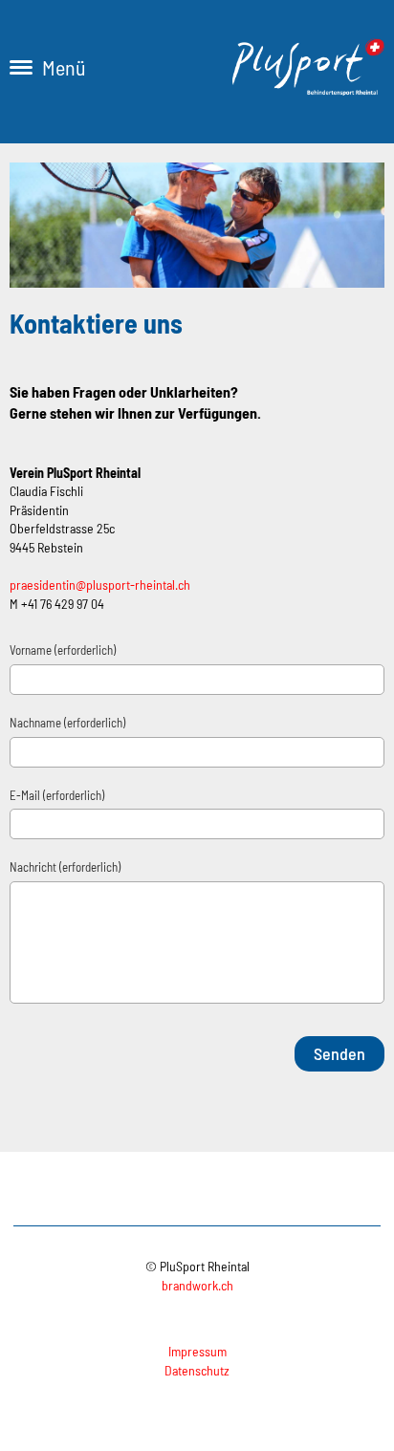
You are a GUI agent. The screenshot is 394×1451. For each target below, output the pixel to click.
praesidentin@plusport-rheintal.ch (100, 584)
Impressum (197, 1351)
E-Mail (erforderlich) (57, 795)
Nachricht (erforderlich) (65, 867)
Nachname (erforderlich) (67, 722)
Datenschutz (197, 1370)
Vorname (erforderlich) (63, 650)
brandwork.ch (197, 1285)
